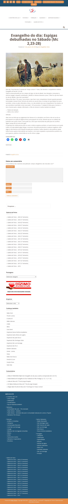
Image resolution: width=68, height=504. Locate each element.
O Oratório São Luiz (27, 2)
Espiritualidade (41, 439)
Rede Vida (9, 365)
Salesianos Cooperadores (14, 439)
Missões (39, 441)
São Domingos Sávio (42, 423)
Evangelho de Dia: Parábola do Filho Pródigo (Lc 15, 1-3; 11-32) (34, 378)
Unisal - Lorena (11, 351)
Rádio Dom (10, 313)
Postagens (28, 22)
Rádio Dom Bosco (12, 357)
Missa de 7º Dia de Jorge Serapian (22, 381)
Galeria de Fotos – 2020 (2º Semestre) (18, 244)
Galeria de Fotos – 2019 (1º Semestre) (18, 252)
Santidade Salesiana (53, 18)
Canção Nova (10, 362)
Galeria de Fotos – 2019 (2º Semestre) (18, 250)
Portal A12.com (11, 359)
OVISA (9, 435)
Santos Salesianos (41, 419)
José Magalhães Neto (44, 47)
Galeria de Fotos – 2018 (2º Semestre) (18, 255)
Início (18, 2)
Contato (34, 4)
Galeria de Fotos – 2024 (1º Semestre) (18, 225)
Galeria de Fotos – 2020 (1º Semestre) (18, 247)
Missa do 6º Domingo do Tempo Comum (31, 387)
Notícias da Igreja (42, 443)
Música (9, 433)
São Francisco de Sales (43, 425)
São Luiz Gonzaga (42, 427)
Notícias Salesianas (42, 445)
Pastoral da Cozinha (12, 437)
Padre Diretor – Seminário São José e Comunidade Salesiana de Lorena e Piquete (29, 413)
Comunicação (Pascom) (13, 425)
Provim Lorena (11, 316)
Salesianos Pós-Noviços (13, 415)
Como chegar (11, 398)
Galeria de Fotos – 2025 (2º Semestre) (18, 217)
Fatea (8, 354)
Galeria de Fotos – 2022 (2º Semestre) (18, 233)
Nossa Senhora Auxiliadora (44, 431)
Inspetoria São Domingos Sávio (15, 340)
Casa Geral (10, 329)
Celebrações (10, 400)
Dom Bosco (40, 429)
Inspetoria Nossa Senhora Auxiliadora (17, 332)
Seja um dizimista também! (14, 404)
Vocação (39, 453)
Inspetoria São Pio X (12, 346)
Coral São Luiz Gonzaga (13, 427)
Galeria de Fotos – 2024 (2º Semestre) (18, 222)
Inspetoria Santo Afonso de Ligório (16, 335)
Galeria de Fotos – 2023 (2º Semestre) (18, 228)
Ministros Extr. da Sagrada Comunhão (17, 431)
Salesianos (38, 2)
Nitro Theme (14, 500)
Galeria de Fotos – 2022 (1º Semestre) (18, 236)
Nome (8, 184)
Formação (33, 18)
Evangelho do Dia (14, 154)
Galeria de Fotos (38, 22)
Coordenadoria (11, 402)
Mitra (8, 327)
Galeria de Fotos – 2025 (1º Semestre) (18, 220)
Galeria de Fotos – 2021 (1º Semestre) (18, 241)
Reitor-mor (40, 447)
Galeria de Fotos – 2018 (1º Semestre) (18, 258)
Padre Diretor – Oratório (13, 411)
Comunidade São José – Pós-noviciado (53, 2)
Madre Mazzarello (42, 421)
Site (7, 192)
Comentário (10, 166)
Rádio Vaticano (11, 321)
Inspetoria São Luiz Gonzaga (14, 343)
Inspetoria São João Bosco (14, 337)
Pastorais (25, 18)
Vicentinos (10, 441)
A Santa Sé (10, 318)
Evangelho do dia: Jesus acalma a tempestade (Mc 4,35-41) (41, 376)
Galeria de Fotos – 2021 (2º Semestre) (18, 239)
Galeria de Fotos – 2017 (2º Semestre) (18, 261)
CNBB (8, 324)
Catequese (10, 423)
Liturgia (9, 429)
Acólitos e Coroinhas (12, 421)
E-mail (8, 188)
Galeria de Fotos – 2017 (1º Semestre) (18, 263)
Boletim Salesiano (11, 348)
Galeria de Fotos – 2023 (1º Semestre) (18, 230)
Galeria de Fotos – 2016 (14, 266)
